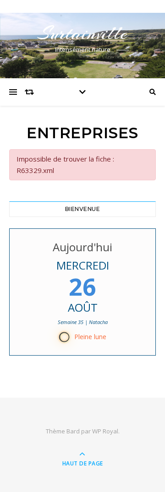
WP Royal (105, 431)
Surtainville (82, 33)
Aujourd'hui (82, 246)
